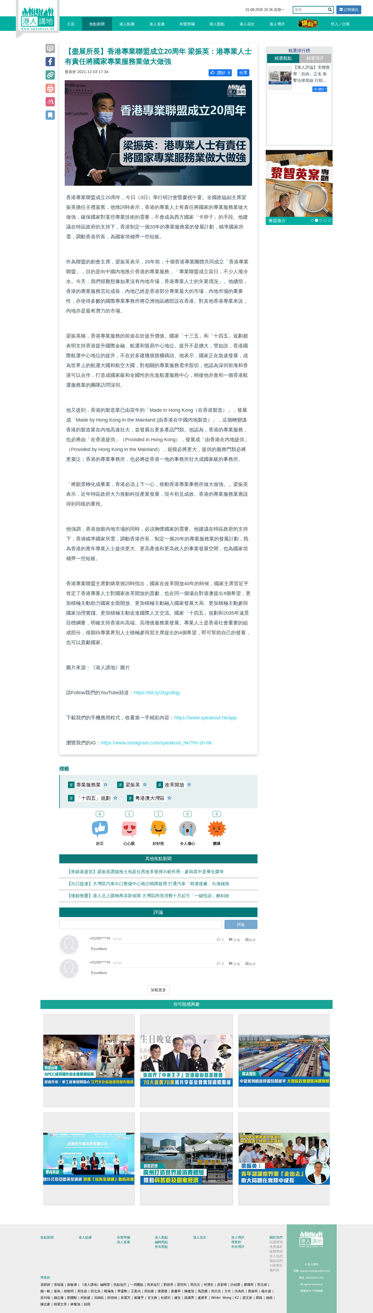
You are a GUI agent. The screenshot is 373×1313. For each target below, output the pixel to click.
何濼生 (209, 1285)
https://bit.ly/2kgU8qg (157, 692)
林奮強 (75, 1304)
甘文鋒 (152, 1298)
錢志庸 (59, 1298)
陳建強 (189, 1291)
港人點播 (127, 24)
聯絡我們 (276, 1261)
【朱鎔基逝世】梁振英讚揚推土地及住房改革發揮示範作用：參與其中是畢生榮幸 (145, 871)
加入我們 (276, 1256)
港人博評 (277, 24)
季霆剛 (122, 1291)
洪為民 (239, 1291)
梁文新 (247, 1298)
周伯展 (149, 1291)
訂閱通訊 (350, 10)
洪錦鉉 (99, 1298)
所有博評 (237, 1247)
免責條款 (276, 1247)
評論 (241, 924)
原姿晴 (222, 1285)
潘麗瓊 (162, 1291)
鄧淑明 (253, 1291)
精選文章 (60, 1304)
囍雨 (87, 1304)
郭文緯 (262, 1285)
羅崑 (259, 1298)
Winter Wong (221, 1298)
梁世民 (182, 1285)
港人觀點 (217, 24)
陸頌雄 (112, 1298)
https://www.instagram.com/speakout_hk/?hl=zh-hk (156, 743)
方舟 (227, 1291)
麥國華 (249, 1285)
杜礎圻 (166, 1298)
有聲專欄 (187, 24)
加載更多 (158, 990)
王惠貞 (136, 1291)
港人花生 (247, 24)
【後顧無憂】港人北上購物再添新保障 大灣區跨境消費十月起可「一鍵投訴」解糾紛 (148, 895)
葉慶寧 (176, 1291)
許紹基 (235, 1285)
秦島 (57, 1291)
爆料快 (274, 1270)
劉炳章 (168, 1285)
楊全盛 (266, 1291)
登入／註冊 (340, 24)
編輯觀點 (161, 1242)
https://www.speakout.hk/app (205, 717)
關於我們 (276, 1237)
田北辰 (95, 1291)
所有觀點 (161, 1247)
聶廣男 (189, 1298)
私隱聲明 (276, 1242)
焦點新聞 (97, 24)
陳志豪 (45, 1304)
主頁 (71, 24)
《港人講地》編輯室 (95, 1285)
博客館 (236, 1242)
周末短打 (153, 1285)
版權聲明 (276, 1251)
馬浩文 (195, 1285)
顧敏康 (72, 1285)
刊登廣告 (276, 1265)
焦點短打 (120, 1285)
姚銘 (269, 1298)
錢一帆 (45, 1291)
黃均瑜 (45, 1298)
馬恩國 (203, 1291)
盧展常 (203, 1298)
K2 (237, 1298)
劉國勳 (72, 1298)
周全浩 (216, 1291)
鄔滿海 (109, 1291)
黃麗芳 (126, 1298)
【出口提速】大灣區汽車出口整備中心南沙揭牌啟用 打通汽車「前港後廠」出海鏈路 (148, 883)
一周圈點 (136, 1285)
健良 (177, 1298)
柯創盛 (85, 1298)
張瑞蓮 (59, 1285)
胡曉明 (69, 1291)
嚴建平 (139, 1298)
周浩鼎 (82, 1291)
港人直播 (157, 24)
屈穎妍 (45, 1285)
